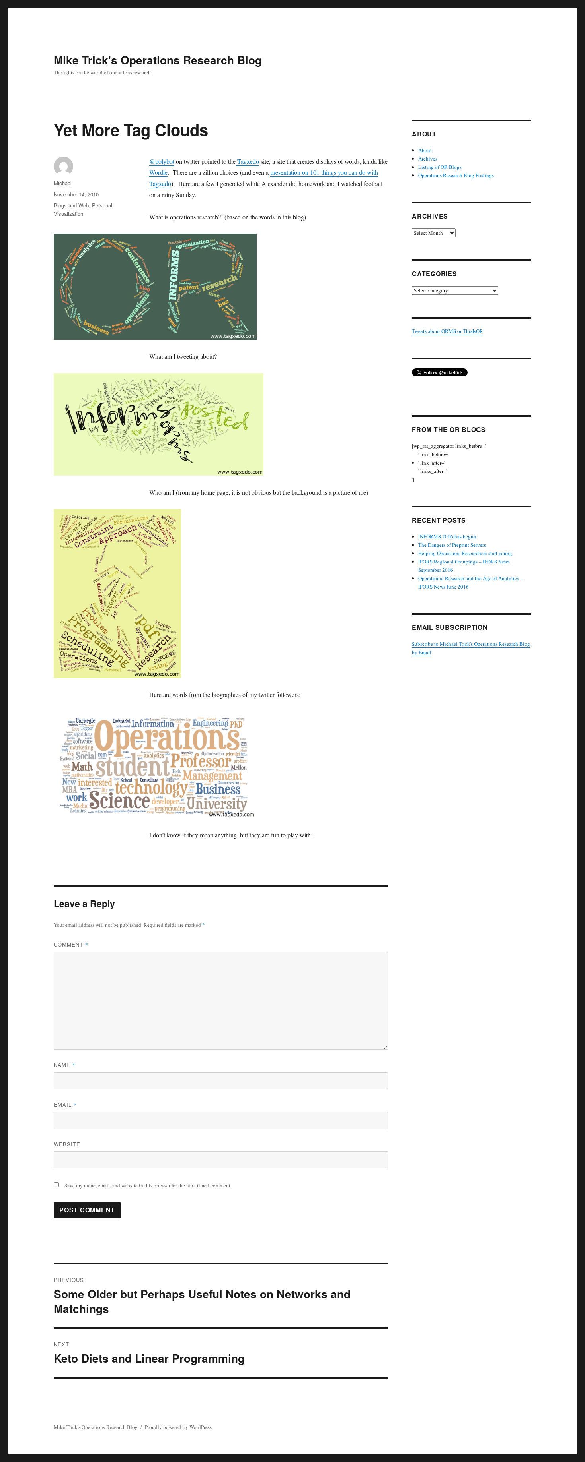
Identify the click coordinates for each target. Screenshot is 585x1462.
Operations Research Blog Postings (456, 175)
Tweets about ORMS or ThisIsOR (447, 331)
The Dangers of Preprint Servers (452, 544)
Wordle (158, 172)
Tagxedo (247, 161)
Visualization (68, 213)
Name (65, 1065)
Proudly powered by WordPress (178, 1427)
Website (67, 1144)
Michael (63, 183)
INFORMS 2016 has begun (447, 536)
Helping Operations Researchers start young (465, 553)
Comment (71, 944)
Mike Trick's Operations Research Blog (158, 60)
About (425, 150)
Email (65, 1104)
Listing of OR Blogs (440, 166)
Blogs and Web (71, 205)
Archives (427, 158)
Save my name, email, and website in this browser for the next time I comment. (148, 1185)
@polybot (161, 161)
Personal (102, 205)
